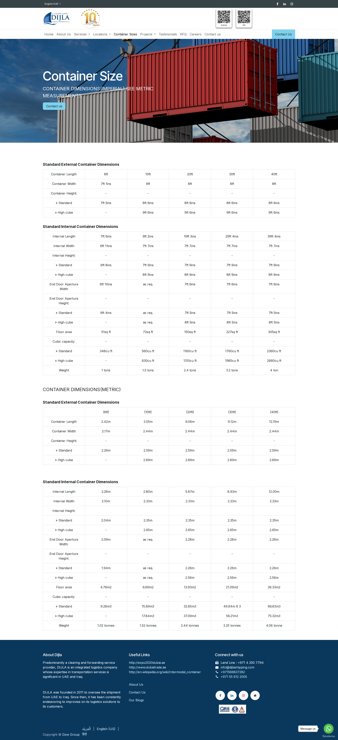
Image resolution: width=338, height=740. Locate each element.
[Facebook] (277, 4)
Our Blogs (136, 700)
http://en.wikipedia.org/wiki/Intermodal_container (165, 672)
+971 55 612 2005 (234, 677)
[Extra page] (255, 695)
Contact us (54, 106)
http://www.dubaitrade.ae (147, 667)
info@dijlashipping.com (237, 667)
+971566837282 (233, 672)
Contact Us (283, 34)
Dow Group (71, 734)
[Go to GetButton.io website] (328, 736)
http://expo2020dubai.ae (147, 663)
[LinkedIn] (284, 4)
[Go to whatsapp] (329, 729)
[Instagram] (292, 4)
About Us (136, 684)
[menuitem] (49, 34)
